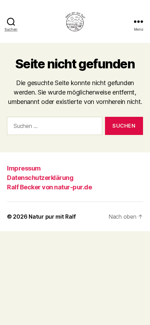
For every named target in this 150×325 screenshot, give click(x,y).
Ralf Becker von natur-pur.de (49, 187)
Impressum (24, 168)
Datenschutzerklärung (40, 177)
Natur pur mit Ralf (52, 216)
